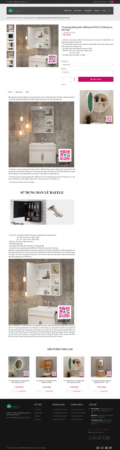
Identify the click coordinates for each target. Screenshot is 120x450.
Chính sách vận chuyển (79, 412)
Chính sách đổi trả (77, 416)
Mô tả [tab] (10, 92)
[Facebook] (90, 438)
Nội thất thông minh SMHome (26, 448)
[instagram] (108, 438)
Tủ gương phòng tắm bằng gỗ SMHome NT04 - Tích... (94, 381)
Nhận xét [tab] (18, 92)
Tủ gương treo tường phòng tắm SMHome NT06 (39, 381)
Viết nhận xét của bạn (69, 32)
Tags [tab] (27, 92)
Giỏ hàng (38, 419)
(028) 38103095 (96, 429)
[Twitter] (95, 438)
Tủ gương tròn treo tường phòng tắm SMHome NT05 (66, 381)
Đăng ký (104, 2)
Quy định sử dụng (77, 419)
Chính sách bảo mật (78, 409)
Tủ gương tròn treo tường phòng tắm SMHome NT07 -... (11, 381)
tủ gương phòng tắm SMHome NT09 (29, 248)
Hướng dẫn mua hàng (60, 409)
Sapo (44, 448)
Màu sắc (63, 69)
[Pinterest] (103, 438)
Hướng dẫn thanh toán (60, 412)
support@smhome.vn (97, 432)
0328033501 (11, 2)
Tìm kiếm (38, 409)
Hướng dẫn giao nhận (60, 416)
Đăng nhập (98, 2)
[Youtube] (99, 438)
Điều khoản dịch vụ (59, 419)
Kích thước (64, 61)
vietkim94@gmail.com (23, 2)
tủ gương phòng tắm (34, 97)
